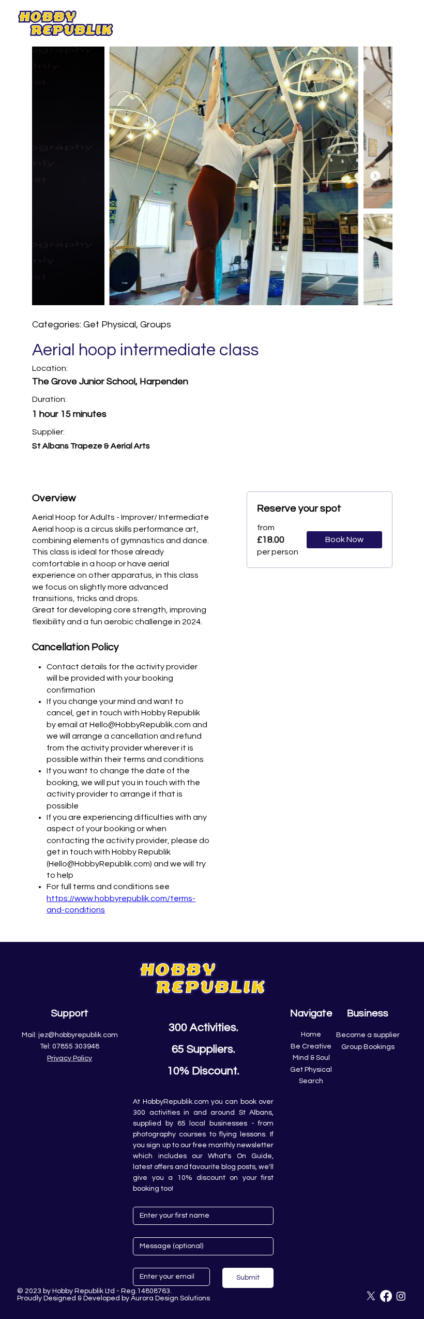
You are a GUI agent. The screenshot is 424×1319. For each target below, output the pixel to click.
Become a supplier (368, 1035)
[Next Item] (375, 176)
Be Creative (311, 1046)
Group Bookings (368, 1047)
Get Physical (311, 1069)
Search (311, 1081)
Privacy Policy (69, 1058)
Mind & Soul (311, 1057)
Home (311, 1034)
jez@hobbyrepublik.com (78, 1035)
